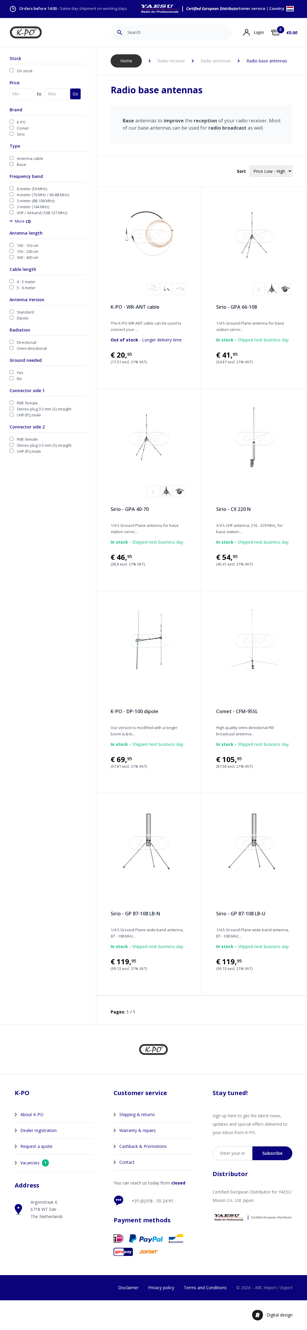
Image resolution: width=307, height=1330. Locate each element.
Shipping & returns (137, 1114)
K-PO (21, 122)
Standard (25, 312)
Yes (20, 372)
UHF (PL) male (29, 415)
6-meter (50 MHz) (32, 188)
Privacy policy (161, 1287)
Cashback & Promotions (143, 1146)
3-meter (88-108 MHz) (36, 200)
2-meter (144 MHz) (33, 206)
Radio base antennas (266, 61)
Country (277, 9)
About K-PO (31, 1114)
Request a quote (36, 1146)
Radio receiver (171, 61)
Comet (22, 128)
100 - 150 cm (27, 245)
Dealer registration (38, 1130)
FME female (27, 403)
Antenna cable (30, 158)
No (19, 378)
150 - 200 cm (27, 251)
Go (75, 94)
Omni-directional (32, 348)
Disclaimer (128, 1287)
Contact (127, 1162)
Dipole (22, 318)
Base (21, 164)
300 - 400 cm (27, 257)
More (23, 221)
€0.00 (292, 32)
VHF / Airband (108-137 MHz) (42, 212)
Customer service (248, 9)
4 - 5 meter (26, 281)
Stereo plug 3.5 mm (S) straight (44, 409)
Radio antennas (216, 61)
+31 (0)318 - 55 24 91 (152, 1201)
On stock (25, 71)
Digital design (280, 1315)
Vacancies (33, 1163)
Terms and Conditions (205, 1287)
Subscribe (272, 1153)
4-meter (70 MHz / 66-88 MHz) (43, 194)
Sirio (21, 134)
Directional (26, 342)
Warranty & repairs (137, 1130)
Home (126, 61)
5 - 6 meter (26, 287)
